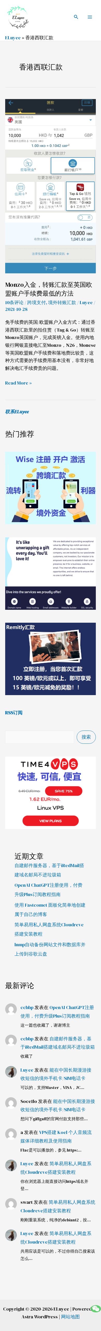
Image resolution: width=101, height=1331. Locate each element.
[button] (76, 17)
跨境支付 (36, 302)
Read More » (18, 382)
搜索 (86, 737)
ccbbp (26, 1007)
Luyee (26, 1070)
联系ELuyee (17, 411)
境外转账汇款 (62, 302)
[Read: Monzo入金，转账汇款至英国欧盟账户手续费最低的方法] (50, 186)
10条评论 (14, 302)
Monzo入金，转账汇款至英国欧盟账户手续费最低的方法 (48, 289)
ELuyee (13, 37)
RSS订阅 (14, 712)
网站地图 (70, 1316)
